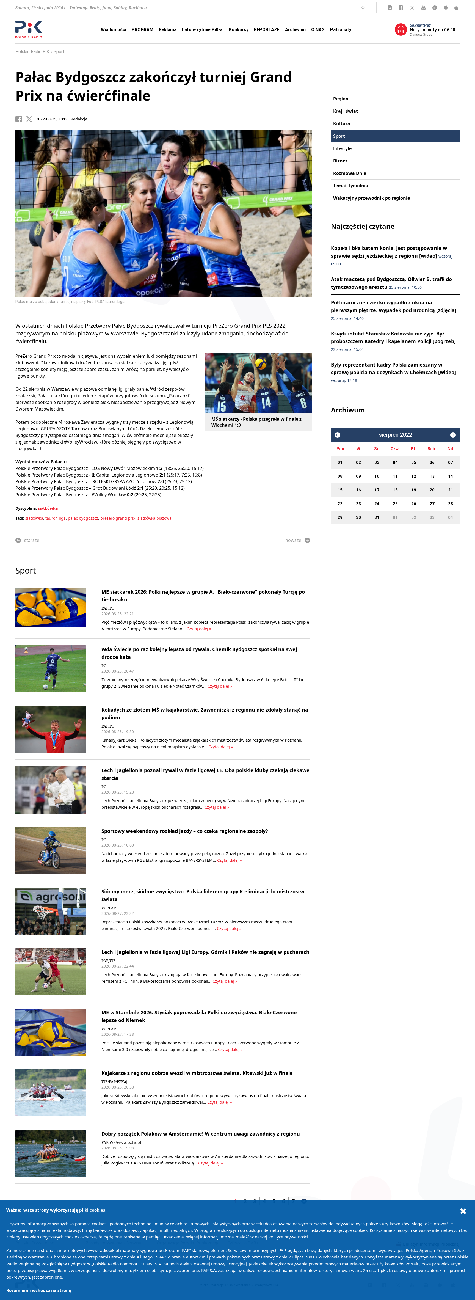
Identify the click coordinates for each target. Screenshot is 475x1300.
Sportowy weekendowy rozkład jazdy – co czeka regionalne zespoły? (184, 831)
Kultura (341, 123)
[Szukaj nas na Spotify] (434, 7)
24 (376, 503)
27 (432, 503)
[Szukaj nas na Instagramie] (390, 7)
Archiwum (295, 29)
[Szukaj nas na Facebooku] (401, 7)
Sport (59, 51)
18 (395, 489)
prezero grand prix (117, 518)
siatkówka (48, 508)
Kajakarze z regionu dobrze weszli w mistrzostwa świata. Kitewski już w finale (197, 1073)
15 (340, 489)
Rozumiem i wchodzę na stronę (38, 1290)
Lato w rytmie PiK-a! (202, 29)
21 (450, 489)
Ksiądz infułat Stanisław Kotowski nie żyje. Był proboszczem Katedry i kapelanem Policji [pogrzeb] (393, 341)
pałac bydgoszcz (83, 518)
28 (450, 503)
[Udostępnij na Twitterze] (31, 119)
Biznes (340, 161)
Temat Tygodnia (350, 186)
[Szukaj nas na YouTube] (423, 7)
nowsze (293, 540)
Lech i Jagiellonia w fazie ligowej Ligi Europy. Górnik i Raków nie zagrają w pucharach (205, 952)
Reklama (167, 29)
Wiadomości (113, 29)
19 (413, 489)
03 (376, 462)
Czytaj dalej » (199, 628)
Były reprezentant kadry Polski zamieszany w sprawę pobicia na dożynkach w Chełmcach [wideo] (393, 372)
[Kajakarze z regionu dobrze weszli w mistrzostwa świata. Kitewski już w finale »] (50, 1092)
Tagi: (20, 518)
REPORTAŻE (267, 29)
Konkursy (238, 29)
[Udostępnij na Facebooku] (20, 119)
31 (376, 517)
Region (341, 99)
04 (395, 462)
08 (340, 476)
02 (358, 462)
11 (395, 476)
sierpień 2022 (395, 435)
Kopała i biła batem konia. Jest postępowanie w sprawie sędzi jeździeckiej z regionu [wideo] (392, 255)
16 (358, 489)
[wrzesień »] (453, 435)
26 (413, 503)
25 (395, 503)
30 (358, 517)
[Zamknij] (463, 1211)
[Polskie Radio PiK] (28, 29)
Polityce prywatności (288, 1237)
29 (340, 517)
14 (450, 476)
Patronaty (340, 29)
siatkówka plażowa (154, 518)
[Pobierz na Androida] (446, 7)
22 (340, 503)
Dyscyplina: (26, 508)
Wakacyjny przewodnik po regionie (371, 198)
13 (432, 476)
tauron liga (55, 518)
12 (413, 476)
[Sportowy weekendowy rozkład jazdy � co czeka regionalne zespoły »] (50, 850)
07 (450, 462)
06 (432, 462)
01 (340, 462)
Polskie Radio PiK (32, 51)
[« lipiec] (337, 435)
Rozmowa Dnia (349, 173)
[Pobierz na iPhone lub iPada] (456, 7)
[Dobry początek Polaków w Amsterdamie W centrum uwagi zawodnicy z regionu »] (50, 1153)
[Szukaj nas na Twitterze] (412, 7)
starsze (31, 540)
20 (432, 489)
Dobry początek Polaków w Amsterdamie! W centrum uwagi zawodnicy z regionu (200, 1133)
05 (413, 462)
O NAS (318, 29)
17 (376, 489)
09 (358, 476)
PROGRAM (142, 29)
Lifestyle (342, 148)
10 (376, 476)
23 (358, 503)
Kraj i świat (345, 111)
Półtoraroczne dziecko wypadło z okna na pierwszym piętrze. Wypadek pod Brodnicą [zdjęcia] (393, 310)
